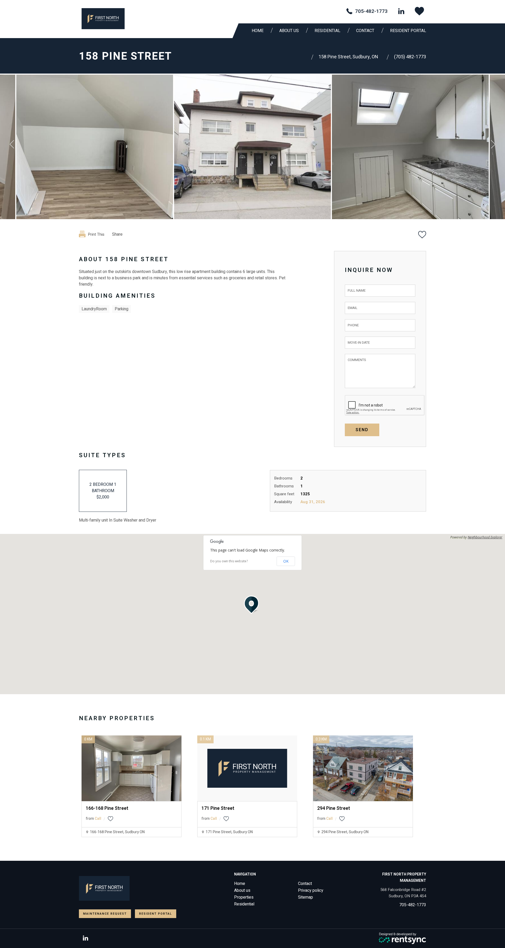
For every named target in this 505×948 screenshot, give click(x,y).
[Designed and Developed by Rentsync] (402, 938)
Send (362, 430)
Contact (365, 31)
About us (289, 31)
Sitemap (305, 897)
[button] (252, 605)
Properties (244, 897)
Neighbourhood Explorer (485, 537)
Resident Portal (408, 31)
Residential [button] (327, 31)
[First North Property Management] (103, 18)
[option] (252, 147)
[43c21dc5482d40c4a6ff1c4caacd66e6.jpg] (95, 147)
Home (258, 31)
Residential (244, 904)
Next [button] (493, 144)
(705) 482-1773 (410, 56)
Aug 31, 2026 (312, 502)
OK (286, 561)
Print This (95, 234)
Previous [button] (11, 144)
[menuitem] (259, 30)
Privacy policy (310, 890)
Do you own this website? (229, 561)
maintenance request (105, 913)
